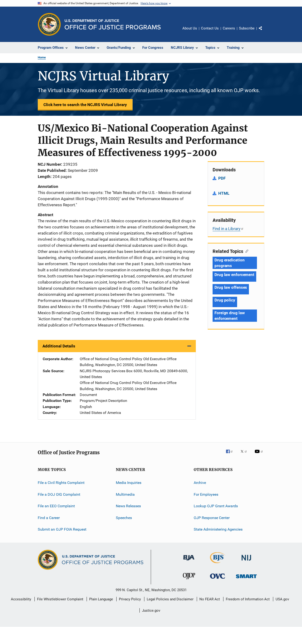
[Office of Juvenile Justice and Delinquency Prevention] (189, 580)
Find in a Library (226, 228)
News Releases (128, 506)
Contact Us (210, 28)
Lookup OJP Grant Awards (216, 506)
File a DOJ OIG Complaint (59, 494)
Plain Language (101, 599)
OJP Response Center (212, 517)
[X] (245, 455)
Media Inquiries (128, 482)
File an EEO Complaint (56, 506)
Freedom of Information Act (248, 599)
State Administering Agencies (218, 529)
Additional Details (58, 346)
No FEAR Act (209, 599)
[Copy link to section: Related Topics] (245, 250)
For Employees (206, 494)
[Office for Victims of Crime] (217, 579)
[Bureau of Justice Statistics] (217, 564)
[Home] (113, 24)
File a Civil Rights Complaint (61, 482)
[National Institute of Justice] (246, 561)
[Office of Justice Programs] (49, 24)
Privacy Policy (130, 599)
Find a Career (49, 517)
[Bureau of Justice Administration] (188, 561)
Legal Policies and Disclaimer (170, 599)
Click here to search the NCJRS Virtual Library (85, 104)
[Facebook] (231, 455)
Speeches (124, 517)
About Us (189, 28)
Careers (229, 28)
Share (264, 31)
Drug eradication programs (229, 263)
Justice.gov (151, 610)
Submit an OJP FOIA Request (62, 529)
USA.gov (282, 599)
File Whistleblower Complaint (60, 599)
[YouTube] (259, 455)
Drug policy (224, 300)
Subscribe (247, 28)
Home (42, 57)
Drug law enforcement (234, 274)
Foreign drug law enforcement (229, 315)
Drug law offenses (230, 287)
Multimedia (125, 494)
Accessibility (21, 599)
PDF (222, 178)
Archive (200, 482)
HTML (223, 193)
